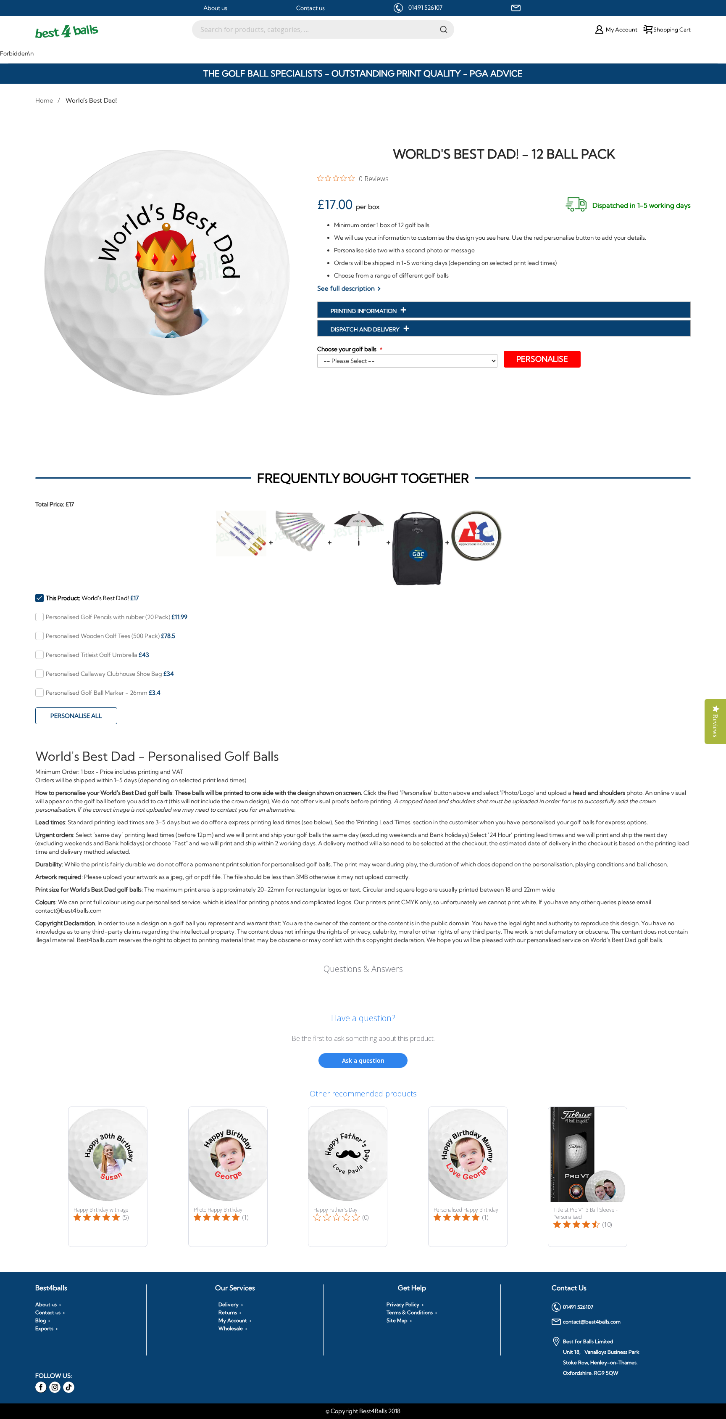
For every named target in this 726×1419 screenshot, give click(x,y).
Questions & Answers (363, 968)
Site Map (397, 1321)
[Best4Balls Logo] (113, 31)
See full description (346, 288)
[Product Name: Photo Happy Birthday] (228, 1177)
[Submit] (443, 29)
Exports (44, 1329)
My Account (232, 1321)
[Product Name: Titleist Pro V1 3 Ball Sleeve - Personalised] (587, 1177)
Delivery (228, 1305)
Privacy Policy (403, 1305)
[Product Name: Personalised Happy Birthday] (468, 1177)
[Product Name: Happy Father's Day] (347, 1177)
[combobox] (323, 29)
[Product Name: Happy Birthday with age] (107, 1177)
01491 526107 (425, 7)
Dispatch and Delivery (366, 329)
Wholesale (230, 1329)
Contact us (310, 8)
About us (215, 8)
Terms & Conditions (410, 1313)
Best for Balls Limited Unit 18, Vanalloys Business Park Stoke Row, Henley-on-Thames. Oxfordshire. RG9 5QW (601, 1357)
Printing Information (364, 310)
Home (44, 100)
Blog (40, 1321)
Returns (227, 1313)
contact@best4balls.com (592, 1321)
